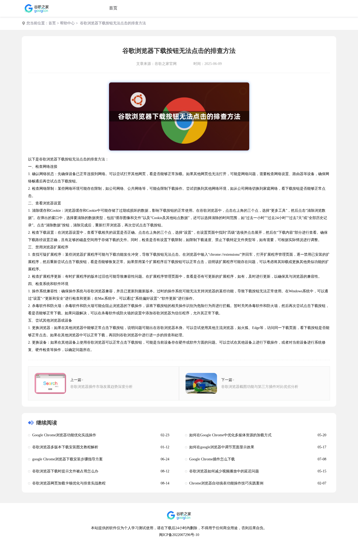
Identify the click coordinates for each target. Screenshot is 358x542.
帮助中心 (67, 23)
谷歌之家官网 (166, 64)
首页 (113, 8)
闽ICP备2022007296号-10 (179, 535)
